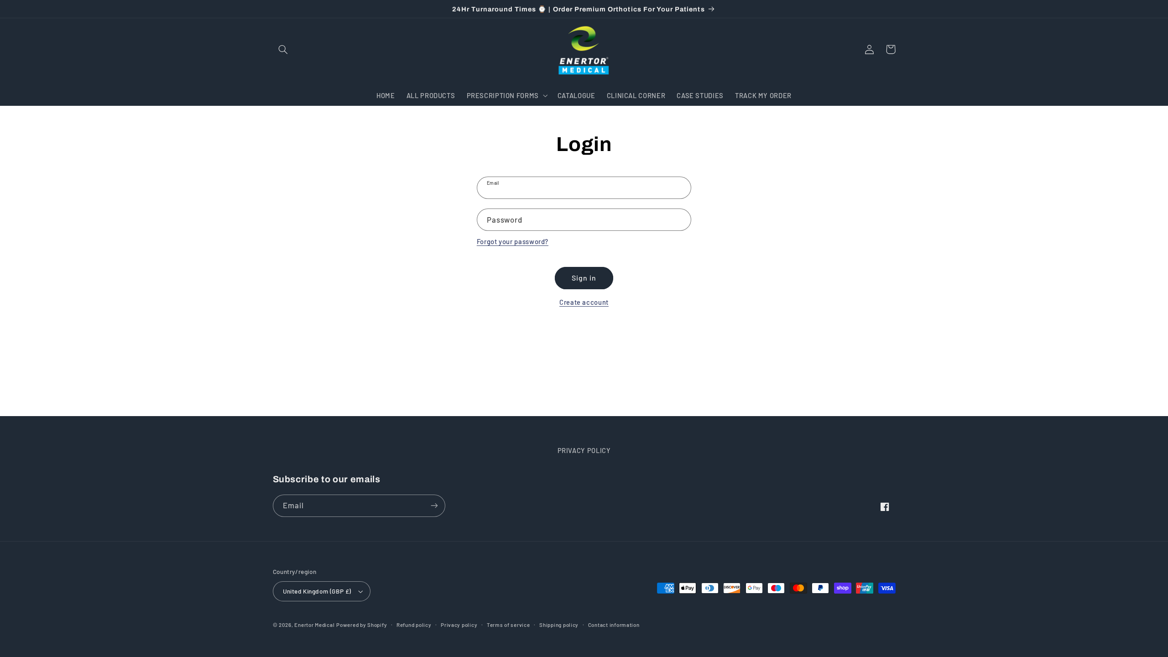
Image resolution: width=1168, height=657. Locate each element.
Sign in (584, 277)
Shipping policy (559, 624)
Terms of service (508, 624)
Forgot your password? (512, 241)
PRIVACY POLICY (584, 450)
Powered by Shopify (361, 624)
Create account (584, 302)
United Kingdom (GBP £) (317, 591)
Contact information (614, 624)
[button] (283, 49)
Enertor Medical (314, 624)
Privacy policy (459, 624)
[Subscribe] (433, 506)
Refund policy (414, 624)
